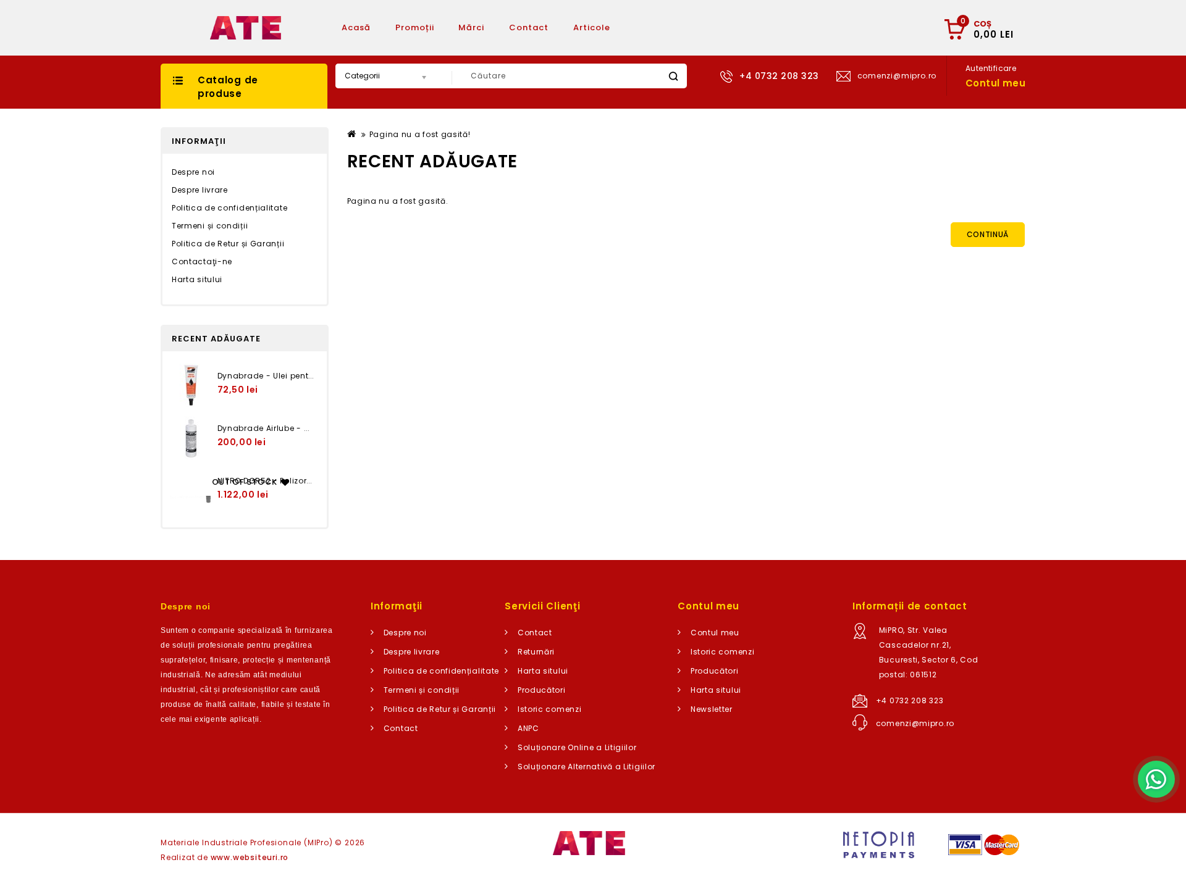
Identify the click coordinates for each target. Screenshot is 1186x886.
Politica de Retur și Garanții (228, 243)
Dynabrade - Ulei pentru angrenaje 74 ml (302, 375)
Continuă (988, 234)
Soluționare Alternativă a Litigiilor (586, 766)
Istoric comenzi (550, 709)
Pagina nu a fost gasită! (420, 134)
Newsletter (712, 709)
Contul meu (715, 632)
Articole (591, 27)
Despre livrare (200, 190)
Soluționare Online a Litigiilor (577, 747)
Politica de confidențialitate (229, 208)
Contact (529, 27)
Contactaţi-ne (202, 261)
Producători (542, 690)
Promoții (414, 27)
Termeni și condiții (210, 225)
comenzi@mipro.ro (915, 723)
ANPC (528, 728)
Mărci (471, 27)
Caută (673, 76)
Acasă (356, 27)
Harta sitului (197, 279)
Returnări (536, 651)
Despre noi (193, 172)
